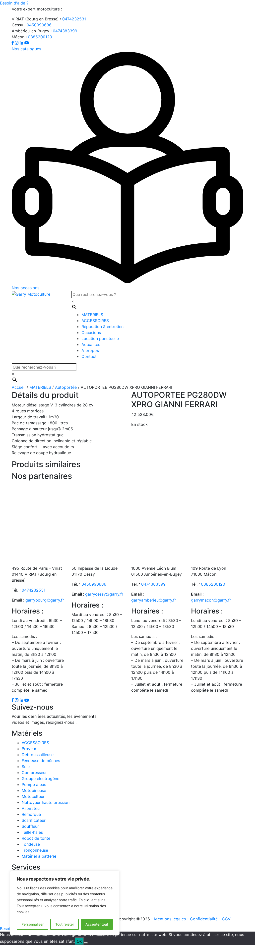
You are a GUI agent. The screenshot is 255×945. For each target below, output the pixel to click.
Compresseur (34, 772)
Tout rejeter (64, 924)
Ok (79, 941)
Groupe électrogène (40, 778)
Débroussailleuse (38, 754)
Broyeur (29, 748)
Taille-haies (32, 832)
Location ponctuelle (100, 338)
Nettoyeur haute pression (45, 802)
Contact (89, 356)
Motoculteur (33, 796)
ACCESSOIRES (95, 320)
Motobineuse (34, 790)
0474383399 (65, 30)
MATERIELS (92, 314)
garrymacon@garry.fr (211, 600)
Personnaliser (32, 924)
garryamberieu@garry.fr (153, 600)
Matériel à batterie (39, 856)
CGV (226, 919)
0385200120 (40, 36)
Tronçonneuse (35, 850)
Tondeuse (31, 844)
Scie (26, 766)
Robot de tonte (36, 838)
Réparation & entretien (102, 326)
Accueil (18, 387)
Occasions (91, 332)
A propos (90, 350)
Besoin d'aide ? (14, 2)
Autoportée (66, 387)
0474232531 (74, 18)
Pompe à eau (34, 784)
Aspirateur (31, 808)
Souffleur (30, 826)
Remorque (31, 814)
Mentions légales (170, 919)
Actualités (90, 344)
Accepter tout (96, 924)
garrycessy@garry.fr (104, 594)
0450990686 (39, 24)
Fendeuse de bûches (41, 760)
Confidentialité (204, 919)
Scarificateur (34, 820)
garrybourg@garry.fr (44, 600)
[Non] (86, 943)
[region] (65, 903)
